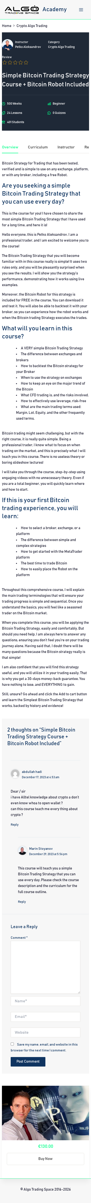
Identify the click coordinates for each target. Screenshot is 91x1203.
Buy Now (45, 1159)
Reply (14, 824)
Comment (19, 938)
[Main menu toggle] (81, 10)
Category (54, 42)
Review (7, 57)
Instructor (21, 42)
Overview (10, 147)
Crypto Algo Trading (61, 47)
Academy (54, 9)
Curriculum (38, 147)
